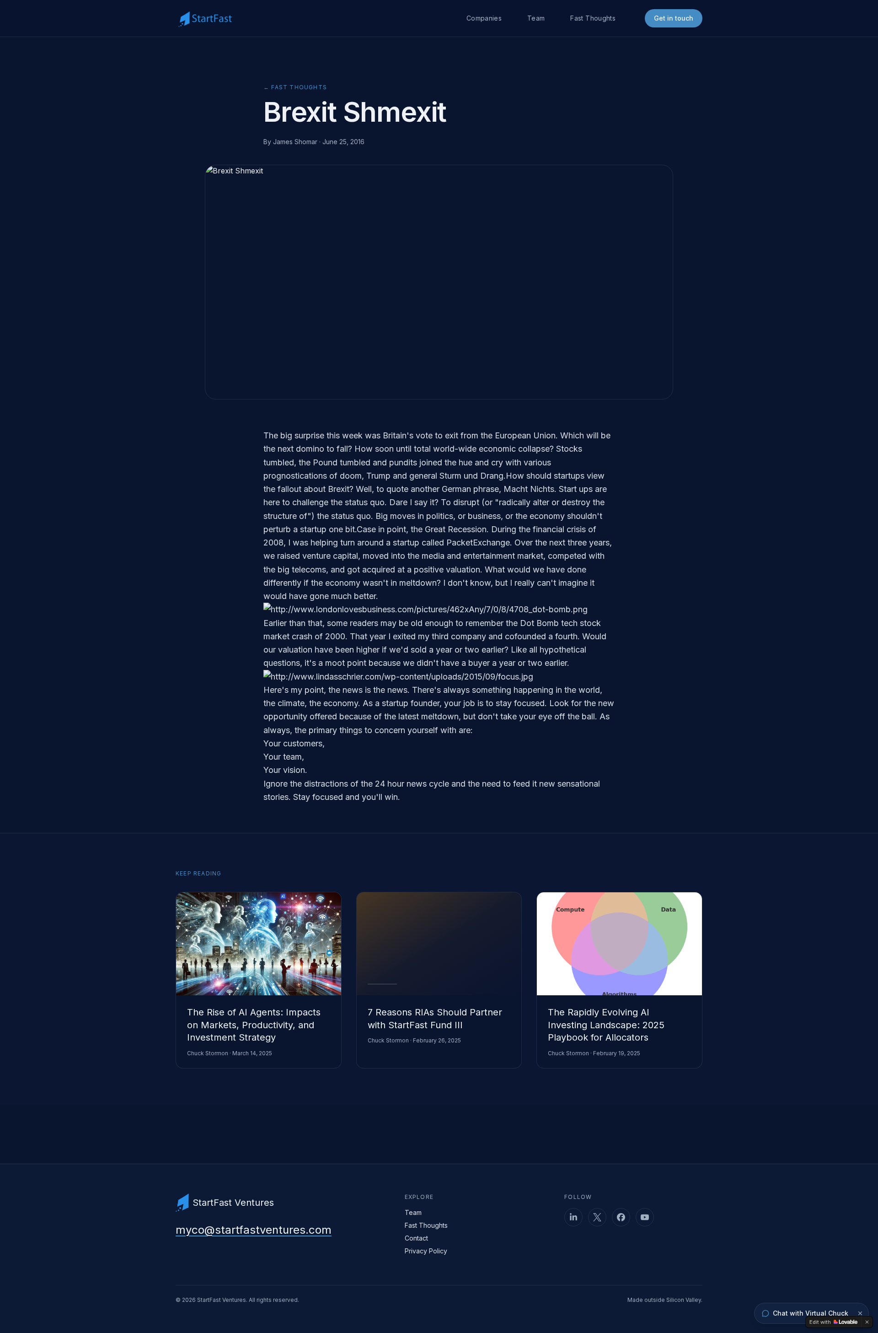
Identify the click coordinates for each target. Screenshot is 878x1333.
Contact (416, 1238)
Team (536, 18)
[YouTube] (645, 1217)
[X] (597, 1217)
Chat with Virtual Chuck (810, 1313)
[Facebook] (621, 1217)
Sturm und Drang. (472, 475)
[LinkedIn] (573, 1217)
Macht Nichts (528, 489)
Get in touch (673, 18)
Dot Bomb (539, 623)
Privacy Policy (426, 1251)
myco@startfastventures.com (254, 1229)
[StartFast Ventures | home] (205, 18)
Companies (484, 18)
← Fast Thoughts (295, 87)
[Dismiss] (860, 1313)
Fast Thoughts (593, 18)
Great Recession (456, 529)
